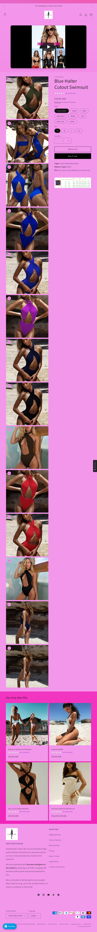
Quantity (57, 136)
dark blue (61, 116)
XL (79, 131)
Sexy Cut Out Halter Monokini (18, 809)
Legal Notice (53, 861)
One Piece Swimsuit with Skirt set (63, 809)
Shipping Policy (55, 835)
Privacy (51, 851)
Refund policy (54, 845)
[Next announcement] (92, 6)
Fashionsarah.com (16, 924)
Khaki (73, 116)
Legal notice (87, 924)
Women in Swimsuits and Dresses (19, 749)
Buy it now (72, 156)
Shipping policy (76, 924)
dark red (60, 121)
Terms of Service (55, 840)
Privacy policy (52, 924)
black (74, 111)
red (82, 116)
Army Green (61, 111)
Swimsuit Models (57, 749)
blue (84, 111)
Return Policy (54, 856)
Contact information (84, 926)
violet (72, 121)
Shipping (57, 102)
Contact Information (57, 867)
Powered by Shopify (29, 924)
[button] (5, 14)
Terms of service (64, 924)
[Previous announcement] (4, 6)
